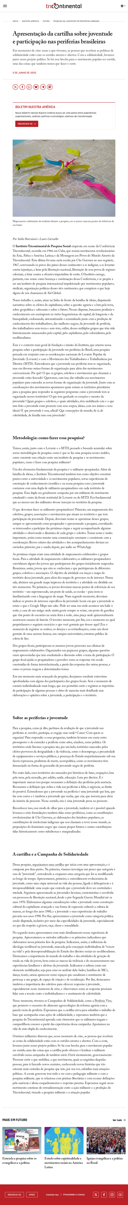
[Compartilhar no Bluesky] (36, 87)
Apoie (32, 1194)
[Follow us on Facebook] (104, 1195)
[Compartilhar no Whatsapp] (29, 87)
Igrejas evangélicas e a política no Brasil (105, 1161)
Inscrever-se (25, 123)
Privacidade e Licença (74, 1194)
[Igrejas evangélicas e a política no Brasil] (106, 1140)
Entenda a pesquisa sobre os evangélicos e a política (19, 1161)
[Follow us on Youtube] (120, 1195)
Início (15, 21)
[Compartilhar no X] (15, 87)
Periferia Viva (103, 1001)
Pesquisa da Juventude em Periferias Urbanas (76, 21)
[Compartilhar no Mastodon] (50, 87)
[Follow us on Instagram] (112, 1195)
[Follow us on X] (96, 1195)
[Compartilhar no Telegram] (43, 87)
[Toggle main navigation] (5, 6)
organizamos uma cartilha (48, 865)
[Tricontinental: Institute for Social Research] (63, 5)
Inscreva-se (14, 1194)
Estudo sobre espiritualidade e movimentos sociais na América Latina (63, 1163)
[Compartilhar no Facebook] (22, 87)
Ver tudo (117, 1120)
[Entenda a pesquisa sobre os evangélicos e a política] (21, 1140)
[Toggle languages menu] (123, 6)
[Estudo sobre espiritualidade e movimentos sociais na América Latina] (64, 1140)
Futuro (46, 21)
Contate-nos (52, 1194)
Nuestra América (30, 21)
